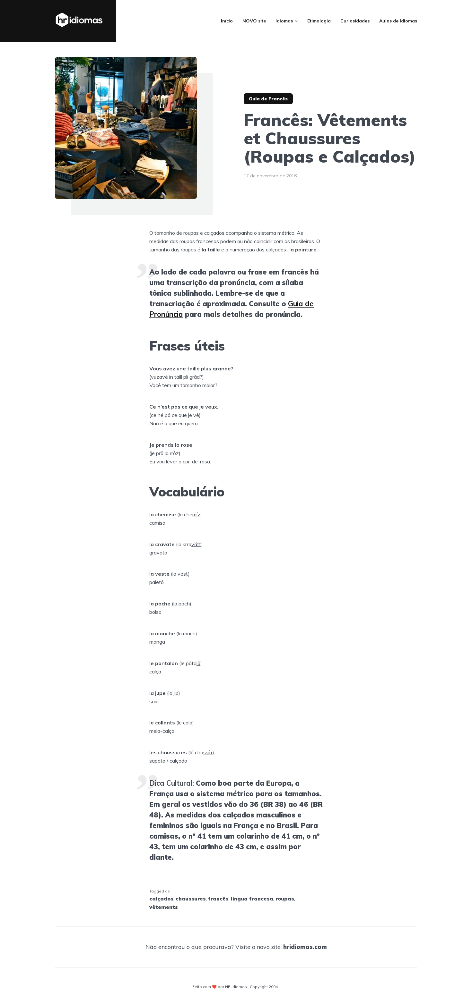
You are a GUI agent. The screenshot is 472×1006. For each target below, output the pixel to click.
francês (218, 898)
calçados (161, 898)
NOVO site (254, 21)
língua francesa (252, 898)
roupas (284, 898)
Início (227, 21)
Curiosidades (355, 21)
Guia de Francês (268, 99)
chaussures (191, 898)
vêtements (163, 907)
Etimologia (319, 21)
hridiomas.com (305, 947)
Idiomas (284, 21)
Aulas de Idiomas (398, 21)
